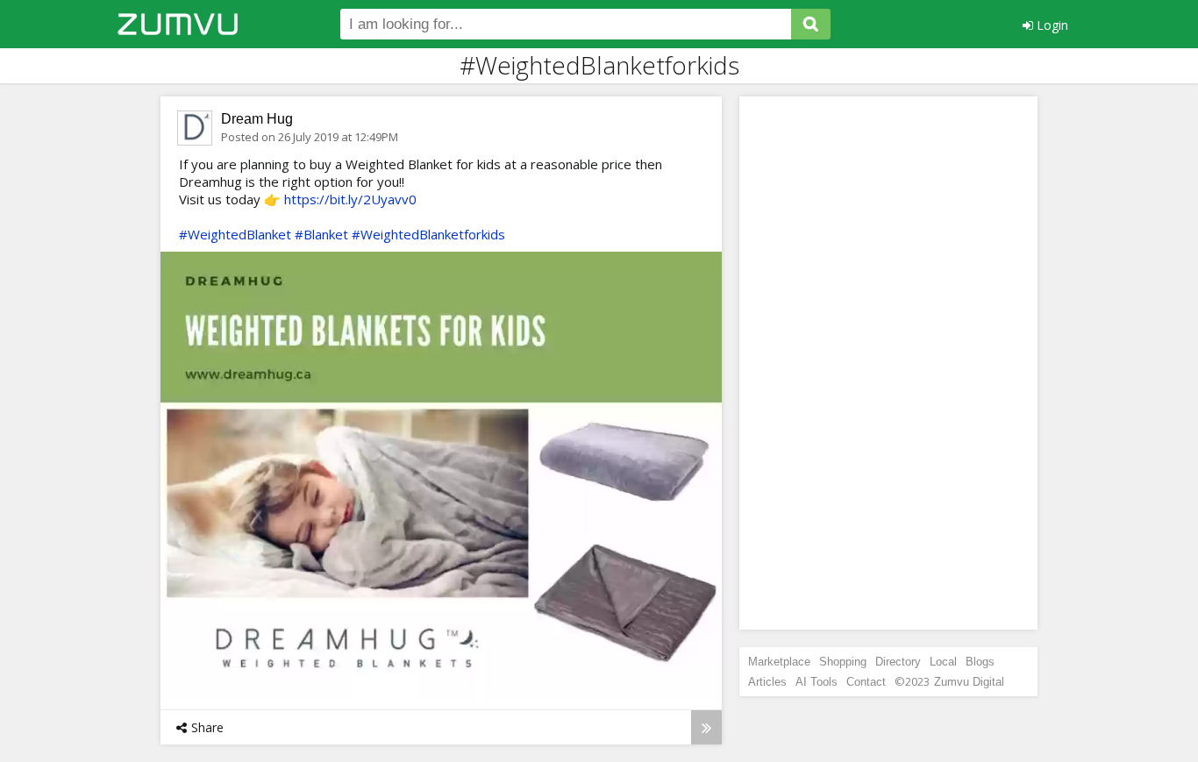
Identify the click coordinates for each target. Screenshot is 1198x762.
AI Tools (816, 681)
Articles (767, 681)
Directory (898, 661)
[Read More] (706, 727)
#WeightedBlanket (235, 234)
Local (943, 661)
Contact (866, 681)
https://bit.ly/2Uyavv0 (350, 199)
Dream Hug (257, 118)
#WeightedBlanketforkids (428, 234)
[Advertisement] (888, 363)
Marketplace (779, 661)
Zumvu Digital (969, 681)
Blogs (980, 661)
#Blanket (321, 234)
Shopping (842, 661)
